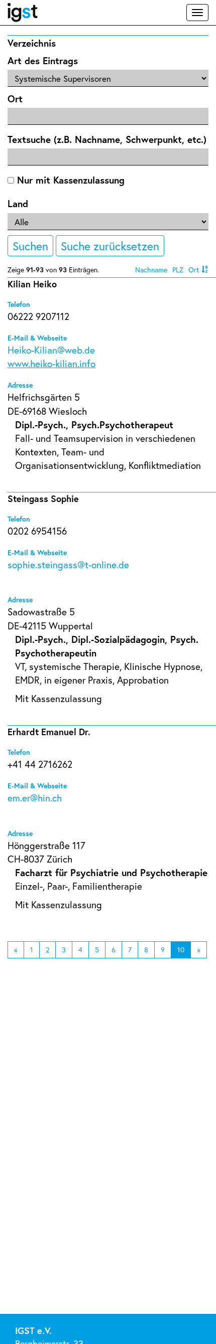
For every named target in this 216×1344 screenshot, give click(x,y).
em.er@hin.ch (35, 797)
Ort (15, 98)
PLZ (177, 269)
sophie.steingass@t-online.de (68, 564)
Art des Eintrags (43, 60)
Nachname (151, 269)
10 (180, 949)
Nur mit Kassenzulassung (69, 180)
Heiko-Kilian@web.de (51, 350)
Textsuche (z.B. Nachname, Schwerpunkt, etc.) (107, 139)
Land (18, 203)
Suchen (30, 245)
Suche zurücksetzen (110, 245)
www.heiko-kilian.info (51, 363)
